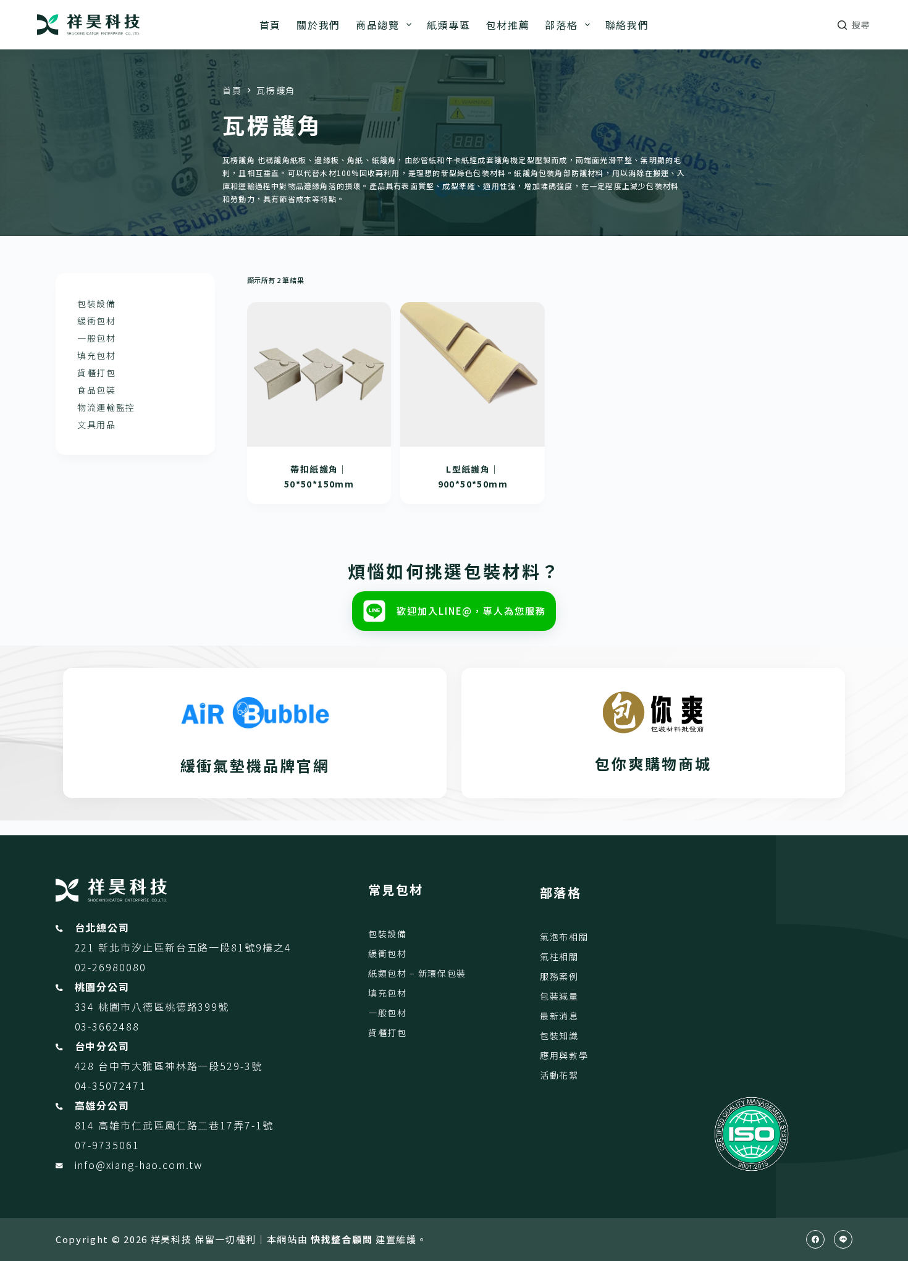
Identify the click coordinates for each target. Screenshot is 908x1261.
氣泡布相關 (564, 936)
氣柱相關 (559, 956)
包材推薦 (508, 24)
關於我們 (318, 24)
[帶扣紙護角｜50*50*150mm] (319, 374)
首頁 (270, 24)
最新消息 (559, 1016)
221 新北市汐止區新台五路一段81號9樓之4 (183, 947)
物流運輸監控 (106, 407)
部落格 (561, 24)
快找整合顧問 (341, 1239)
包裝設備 (96, 303)
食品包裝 (96, 390)
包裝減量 (559, 996)
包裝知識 (559, 1035)
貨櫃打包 (96, 372)
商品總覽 (378, 24)
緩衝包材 (96, 320)
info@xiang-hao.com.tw (139, 1164)
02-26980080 (110, 966)
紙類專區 (449, 24)
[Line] (843, 1239)
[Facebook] (815, 1239)
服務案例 (559, 976)
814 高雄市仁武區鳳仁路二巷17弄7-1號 (174, 1125)
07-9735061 (107, 1144)
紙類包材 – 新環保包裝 (417, 973)
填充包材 (96, 355)
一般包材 (96, 338)
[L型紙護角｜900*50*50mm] (472, 374)
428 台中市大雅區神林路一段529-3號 (169, 1065)
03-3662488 (107, 1026)
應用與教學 (564, 1055)
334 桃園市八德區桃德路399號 (152, 1006)
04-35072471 (110, 1085)
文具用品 (96, 424)
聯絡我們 (627, 24)
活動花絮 (559, 1075)
